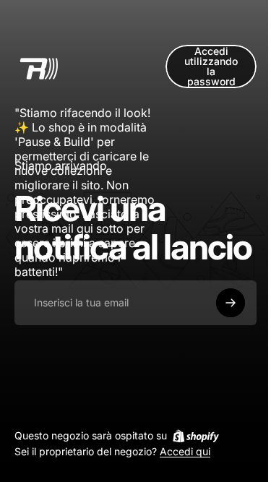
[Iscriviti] (230, 302)
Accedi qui (185, 452)
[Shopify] (196, 435)
